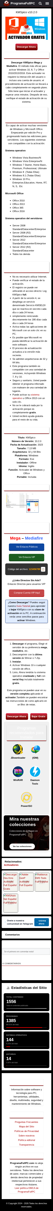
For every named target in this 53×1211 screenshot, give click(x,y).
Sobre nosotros (27, 1135)
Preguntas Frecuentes (26, 1122)
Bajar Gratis (38, 716)
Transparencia (26, 1144)
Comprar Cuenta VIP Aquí (27, 593)
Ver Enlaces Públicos (27, 547)
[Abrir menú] (47, 3)
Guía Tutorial (23, 606)
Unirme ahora (42, 922)
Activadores (11, 865)
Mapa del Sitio (26, 1126)
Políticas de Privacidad (26, 1131)
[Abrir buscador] (40, 3)
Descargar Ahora (26, 47)
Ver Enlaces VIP (27, 557)
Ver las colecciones (22, 846)
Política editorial (26, 1140)
